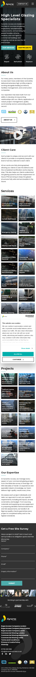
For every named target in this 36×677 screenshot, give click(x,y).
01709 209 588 (6, 649)
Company (5, 549)
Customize (17, 359)
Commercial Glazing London (13, 633)
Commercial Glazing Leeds (12, 638)
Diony (24, 671)
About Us (8, 120)
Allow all (18, 354)
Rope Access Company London (13, 626)
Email (3, 564)
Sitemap (4, 644)
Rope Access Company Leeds (13, 631)
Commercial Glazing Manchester (14, 635)
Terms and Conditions (10, 640)
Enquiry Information (9, 572)
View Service (7, 199)
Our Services (8, 48)
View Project (7, 377)
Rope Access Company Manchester (15, 628)
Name (3, 541)
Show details (25, 348)
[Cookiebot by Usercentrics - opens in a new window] (25, 316)
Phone (4, 557)
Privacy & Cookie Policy (10, 642)
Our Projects (24, 48)
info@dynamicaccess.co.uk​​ (11, 651)
